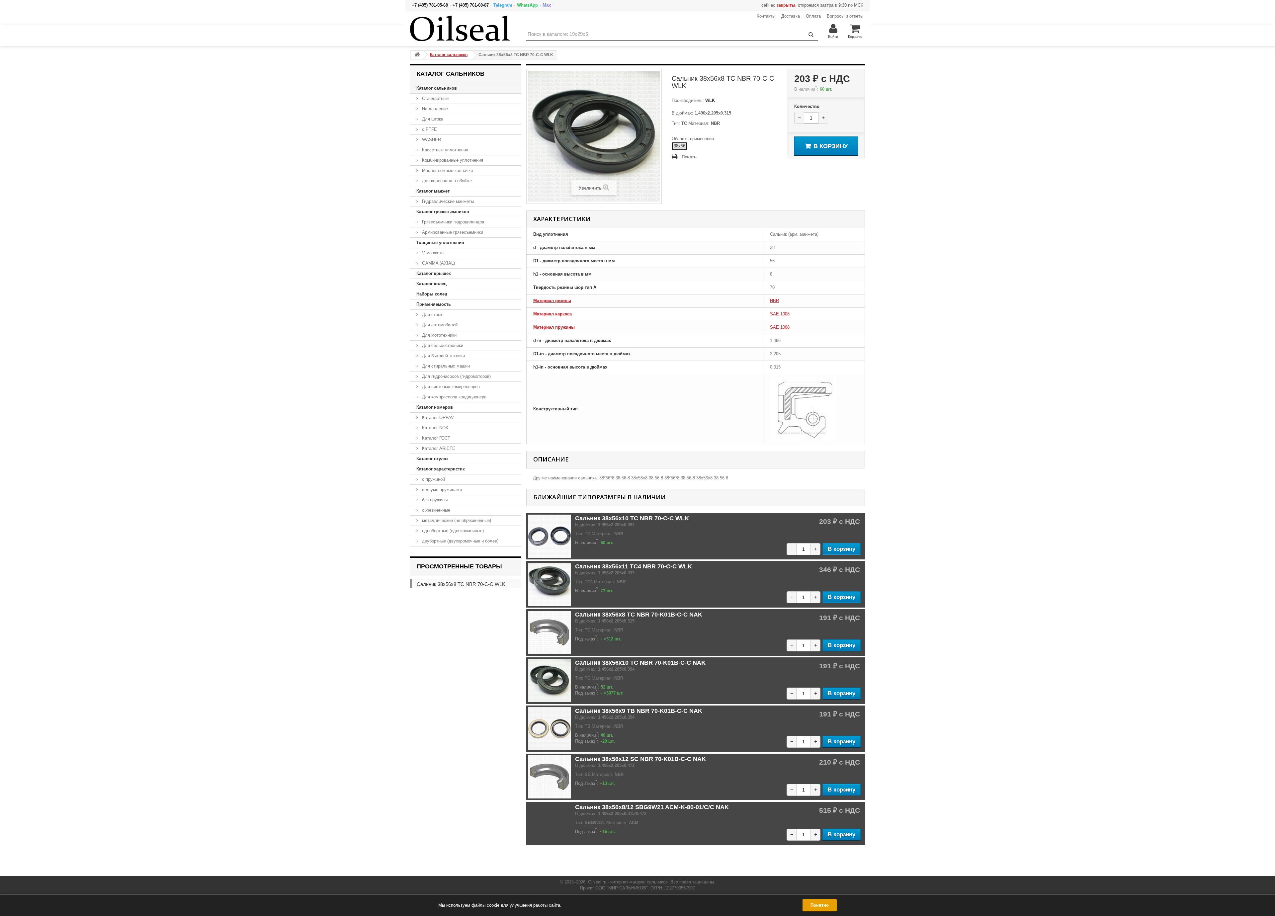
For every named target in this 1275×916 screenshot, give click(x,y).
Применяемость (433, 304)
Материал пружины (554, 327)
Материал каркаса (552, 313)
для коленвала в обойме (446, 180)
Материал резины (552, 300)
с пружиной (433, 479)
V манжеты (432, 252)
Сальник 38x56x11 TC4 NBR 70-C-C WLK (633, 566)
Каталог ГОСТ (435, 438)
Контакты (766, 16)
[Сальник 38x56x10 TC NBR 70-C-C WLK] (549, 536)
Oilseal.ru (597, 881)
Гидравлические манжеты (447, 201)
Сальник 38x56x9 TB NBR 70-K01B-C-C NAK (638, 711)
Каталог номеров (434, 407)
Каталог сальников (436, 88)
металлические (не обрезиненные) (456, 520)
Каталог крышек (433, 273)
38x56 (679, 145)
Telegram (502, 5)
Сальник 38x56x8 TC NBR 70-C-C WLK (461, 584)
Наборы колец (431, 293)
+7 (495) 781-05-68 (430, 5)
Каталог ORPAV (437, 417)
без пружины (434, 499)
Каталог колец (431, 283)
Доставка (790, 16)
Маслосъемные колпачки (447, 170)
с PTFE (429, 129)
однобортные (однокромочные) (452, 530)
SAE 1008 (780, 313)
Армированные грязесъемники (452, 232)
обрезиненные (435, 510)
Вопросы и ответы (845, 16)
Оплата (813, 16)
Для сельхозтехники (442, 345)
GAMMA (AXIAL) (438, 263)
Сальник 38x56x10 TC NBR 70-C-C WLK (632, 518)
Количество (806, 106)
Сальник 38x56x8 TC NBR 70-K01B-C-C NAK (638, 614)
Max (547, 5)
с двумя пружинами (441, 489)
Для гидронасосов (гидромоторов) (456, 376)
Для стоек (431, 314)
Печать (689, 156)
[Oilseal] (460, 28)
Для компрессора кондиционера (453, 396)
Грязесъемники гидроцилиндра (452, 221)
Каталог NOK (435, 427)
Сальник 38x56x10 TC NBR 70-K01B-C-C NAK (640, 662)
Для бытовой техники (443, 355)
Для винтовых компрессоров (450, 386)
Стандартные (435, 98)
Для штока (432, 119)
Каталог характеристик (440, 468)
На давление (434, 108)
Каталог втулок (432, 458)
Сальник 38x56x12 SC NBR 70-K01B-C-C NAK (640, 759)
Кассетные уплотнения (444, 149)
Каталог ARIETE (438, 448)
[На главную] (417, 55)
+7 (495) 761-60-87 (471, 5)
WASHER (431, 139)
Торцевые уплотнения (440, 242)
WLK (709, 100)
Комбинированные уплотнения (452, 160)
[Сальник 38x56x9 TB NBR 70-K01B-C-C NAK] (549, 728)
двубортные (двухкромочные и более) (459, 541)
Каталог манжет (433, 191)
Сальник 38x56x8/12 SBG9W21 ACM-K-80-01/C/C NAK (652, 807)
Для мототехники (439, 335)
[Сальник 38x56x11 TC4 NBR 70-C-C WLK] (549, 584)
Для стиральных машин (445, 366)
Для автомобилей (439, 324)
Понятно (819, 905)
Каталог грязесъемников (442, 211)
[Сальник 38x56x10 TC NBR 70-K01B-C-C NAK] (549, 680)
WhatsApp (527, 5)
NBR (774, 300)
